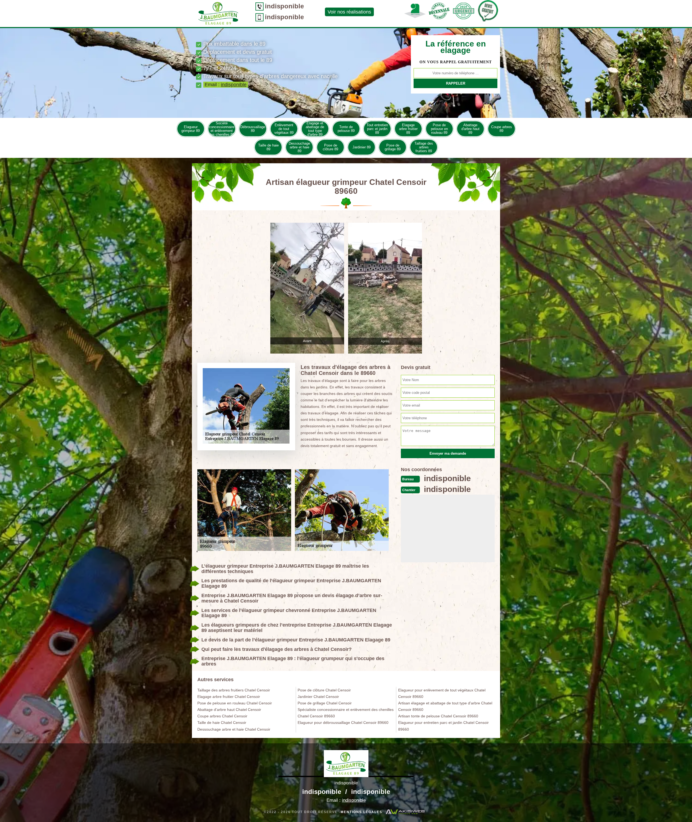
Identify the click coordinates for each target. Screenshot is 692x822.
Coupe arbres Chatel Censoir (222, 716)
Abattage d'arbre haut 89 (470, 129)
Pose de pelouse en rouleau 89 (439, 129)
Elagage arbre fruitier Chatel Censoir (228, 696)
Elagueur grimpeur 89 (190, 129)
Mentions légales (361, 812)
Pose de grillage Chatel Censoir (325, 703)
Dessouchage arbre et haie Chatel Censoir (233, 729)
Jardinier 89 (361, 147)
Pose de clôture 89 (330, 147)
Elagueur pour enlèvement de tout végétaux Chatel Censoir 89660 (441, 693)
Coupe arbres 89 (501, 129)
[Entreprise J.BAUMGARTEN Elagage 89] (346, 763)
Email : (226, 84)
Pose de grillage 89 (393, 147)
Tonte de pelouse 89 (346, 129)
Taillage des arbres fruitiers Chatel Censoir (233, 690)
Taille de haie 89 (268, 147)
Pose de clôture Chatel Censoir (324, 690)
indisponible (284, 6)
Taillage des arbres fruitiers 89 (423, 147)
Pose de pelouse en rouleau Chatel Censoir (234, 703)
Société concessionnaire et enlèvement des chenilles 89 (221, 128)
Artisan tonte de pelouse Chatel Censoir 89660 (438, 716)
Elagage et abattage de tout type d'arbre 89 (315, 128)
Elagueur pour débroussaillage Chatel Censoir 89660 (343, 722)
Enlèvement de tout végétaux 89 (284, 129)
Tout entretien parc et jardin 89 (377, 129)
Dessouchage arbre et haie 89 (299, 147)
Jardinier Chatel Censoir (318, 696)
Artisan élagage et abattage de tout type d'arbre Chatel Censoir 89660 (445, 706)
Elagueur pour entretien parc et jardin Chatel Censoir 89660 (443, 725)
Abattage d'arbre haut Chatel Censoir (229, 709)
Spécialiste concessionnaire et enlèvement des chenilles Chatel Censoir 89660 (346, 712)
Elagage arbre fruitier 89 (408, 129)
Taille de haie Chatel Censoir (221, 722)
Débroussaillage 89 (252, 129)
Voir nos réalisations (349, 12)
